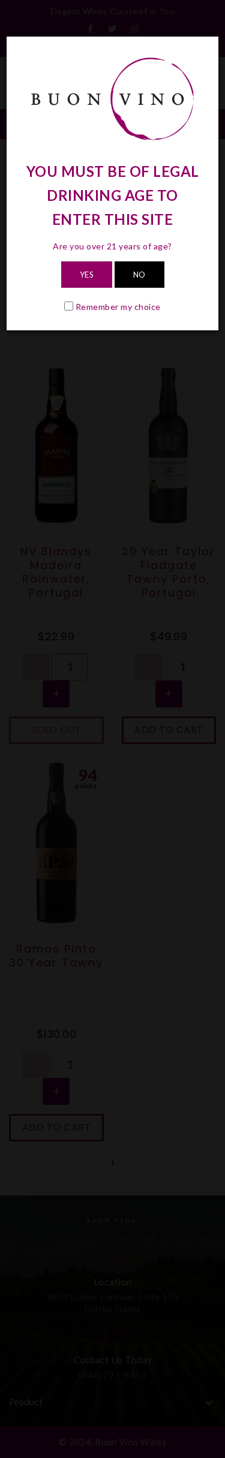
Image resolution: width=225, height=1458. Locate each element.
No (139, 274)
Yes (87, 274)
